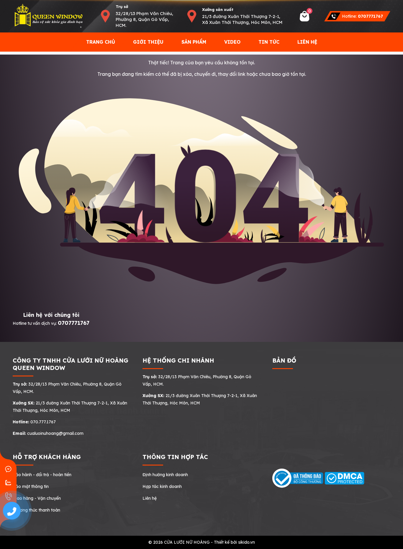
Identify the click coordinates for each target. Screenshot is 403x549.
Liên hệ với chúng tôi (51, 315)
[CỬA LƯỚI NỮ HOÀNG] (48, 16)
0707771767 (73, 322)
